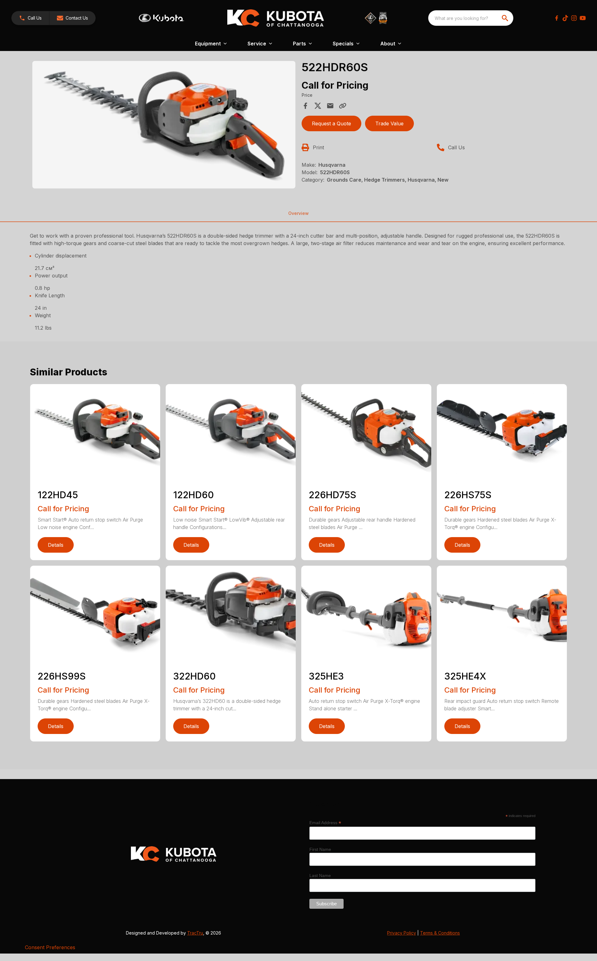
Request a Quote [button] (331, 123)
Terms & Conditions (440, 932)
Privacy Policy (401, 932)
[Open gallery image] (163, 124)
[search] (505, 18)
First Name (320, 849)
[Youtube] (583, 18)
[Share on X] (318, 105)
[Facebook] (556, 18)
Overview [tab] (298, 213)
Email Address (325, 823)
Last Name (320, 875)
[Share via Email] (330, 105)
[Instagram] (574, 18)
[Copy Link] (342, 105)
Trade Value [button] (389, 123)
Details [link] (55, 545)
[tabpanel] (163, 125)
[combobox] (470, 18)
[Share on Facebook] (305, 105)
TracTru (195, 932)
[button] (30, 18)
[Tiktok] (565, 18)
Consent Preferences (50, 947)
